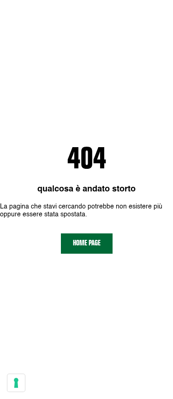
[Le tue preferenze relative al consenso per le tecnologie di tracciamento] (16, 383)
